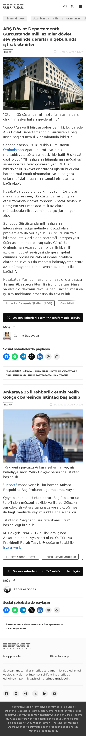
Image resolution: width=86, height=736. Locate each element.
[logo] (13, 6)
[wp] (15, 356)
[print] (48, 356)
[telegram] (23, 356)
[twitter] (31, 356)
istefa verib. (12, 547)
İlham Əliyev (15, 18)
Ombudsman (13, 150)
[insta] (16, 693)
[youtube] (54, 693)
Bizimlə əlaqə (60, 656)
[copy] (57, 356)
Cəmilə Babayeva (26, 335)
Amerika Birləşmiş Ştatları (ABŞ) (29, 303)
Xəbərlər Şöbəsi (25, 589)
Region (8, 52)
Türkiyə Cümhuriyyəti (21, 556)
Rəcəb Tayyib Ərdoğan (60, 556)
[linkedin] (40, 356)
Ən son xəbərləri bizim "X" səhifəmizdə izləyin (46, 318)
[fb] (6, 356)
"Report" (10, 485)
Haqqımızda (12, 656)
